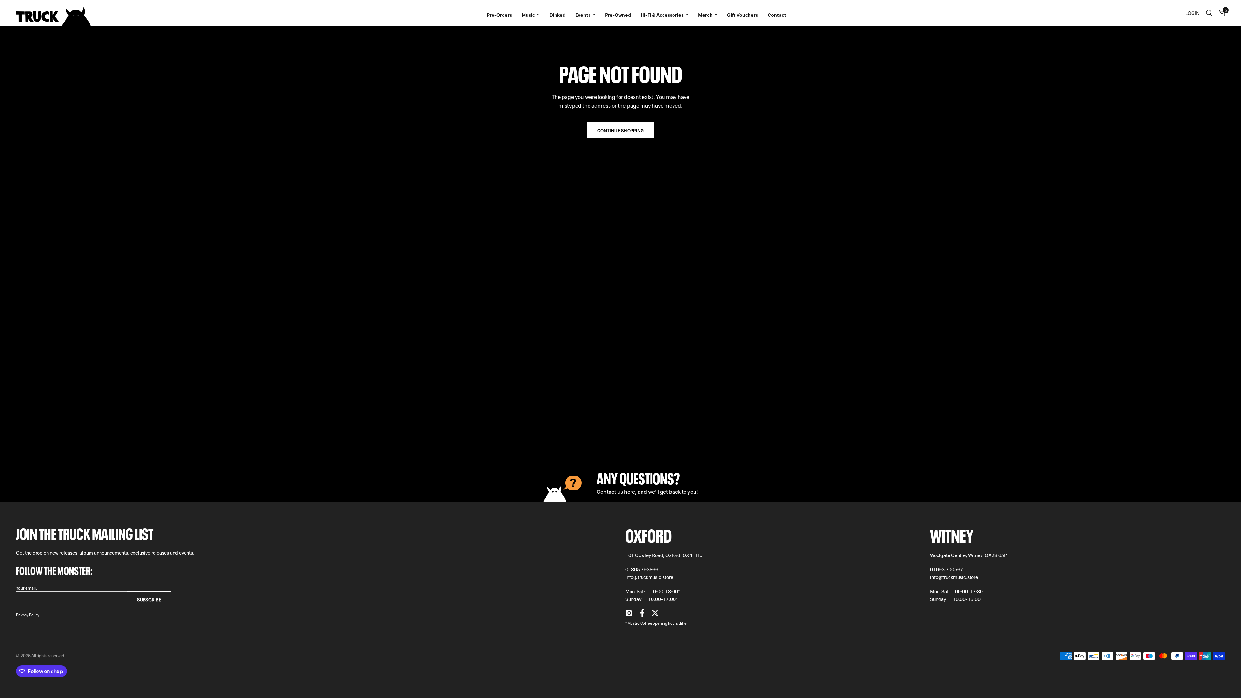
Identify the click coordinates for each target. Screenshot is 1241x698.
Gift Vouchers (742, 14)
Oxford (648, 533)
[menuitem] (499, 13)
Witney (952, 533)
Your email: (26, 588)
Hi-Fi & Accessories (662, 14)
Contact (777, 14)
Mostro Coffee (639, 623)
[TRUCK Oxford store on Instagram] (629, 614)
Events (582, 14)
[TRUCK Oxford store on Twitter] (655, 614)
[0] (1220, 13)
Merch (705, 14)
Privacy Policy (27, 614)
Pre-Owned (618, 14)
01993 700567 (946, 569)
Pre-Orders (499, 14)
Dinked (557, 14)
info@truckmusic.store (649, 576)
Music (528, 14)
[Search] (1209, 13)
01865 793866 (641, 569)
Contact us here (616, 491)
